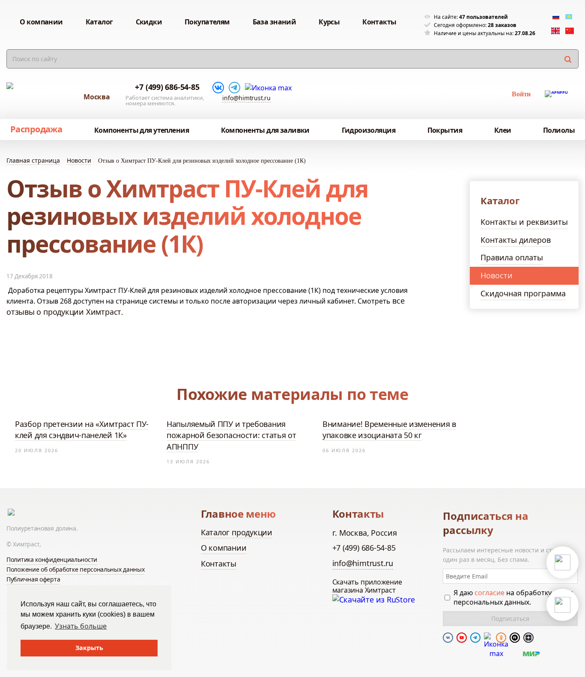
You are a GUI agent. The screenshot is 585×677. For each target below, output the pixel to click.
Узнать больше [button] (81, 626)
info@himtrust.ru (246, 98)
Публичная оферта (33, 579)
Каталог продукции (236, 532)
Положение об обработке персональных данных (75, 569)
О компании (224, 548)
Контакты (218, 563)
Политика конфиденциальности (51, 559)
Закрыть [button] (89, 648)
